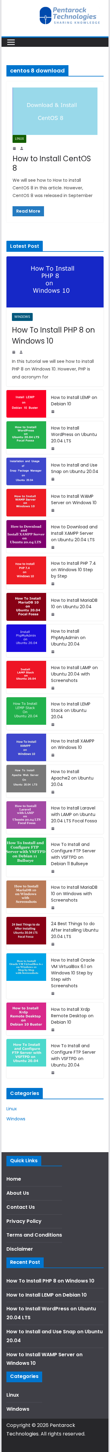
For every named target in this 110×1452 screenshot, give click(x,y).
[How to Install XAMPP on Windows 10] (26, 747)
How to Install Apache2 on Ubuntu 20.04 (72, 778)
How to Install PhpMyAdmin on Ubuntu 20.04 (68, 637)
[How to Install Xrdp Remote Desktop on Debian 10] (26, 1019)
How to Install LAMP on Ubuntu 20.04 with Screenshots (74, 674)
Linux (19, 138)
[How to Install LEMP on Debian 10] (26, 404)
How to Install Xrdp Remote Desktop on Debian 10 (72, 1015)
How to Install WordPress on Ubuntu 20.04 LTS (74, 434)
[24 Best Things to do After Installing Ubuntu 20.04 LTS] (26, 933)
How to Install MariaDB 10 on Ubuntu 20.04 (74, 603)
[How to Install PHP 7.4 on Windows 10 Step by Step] (26, 573)
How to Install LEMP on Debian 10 (74, 400)
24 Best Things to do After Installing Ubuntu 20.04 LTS (74, 930)
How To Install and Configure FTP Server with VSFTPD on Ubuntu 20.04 (73, 1055)
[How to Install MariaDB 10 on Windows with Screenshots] (26, 897)
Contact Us (20, 1207)
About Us (17, 1193)
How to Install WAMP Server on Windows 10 (74, 499)
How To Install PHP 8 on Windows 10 (53, 335)
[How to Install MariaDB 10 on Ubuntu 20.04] (26, 606)
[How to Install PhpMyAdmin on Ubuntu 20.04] (26, 640)
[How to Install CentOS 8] (55, 111)
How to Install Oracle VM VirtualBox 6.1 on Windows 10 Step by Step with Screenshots (73, 973)
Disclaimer (19, 1249)
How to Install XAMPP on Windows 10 (72, 744)
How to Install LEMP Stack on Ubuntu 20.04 (70, 710)
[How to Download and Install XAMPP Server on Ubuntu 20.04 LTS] (26, 536)
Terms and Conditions (34, 1234)
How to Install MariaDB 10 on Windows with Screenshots (74, 893)
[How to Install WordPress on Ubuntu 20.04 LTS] (26, 437)
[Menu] (11, 42)
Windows (22, 317)
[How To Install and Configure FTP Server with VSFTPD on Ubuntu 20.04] (26, 1058)
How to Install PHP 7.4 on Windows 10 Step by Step (73, 569)
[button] (13, 19)
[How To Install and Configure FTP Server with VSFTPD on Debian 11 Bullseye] (26, 857)
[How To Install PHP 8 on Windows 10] (54, 281)
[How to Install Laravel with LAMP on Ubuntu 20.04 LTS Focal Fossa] (26, 817)
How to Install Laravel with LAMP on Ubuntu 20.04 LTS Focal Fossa (74, 814)
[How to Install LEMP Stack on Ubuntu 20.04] (26, 713)
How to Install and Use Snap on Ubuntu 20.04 (74, 468)
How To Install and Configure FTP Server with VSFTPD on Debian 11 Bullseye (73, 854)
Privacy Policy (24, 1221)
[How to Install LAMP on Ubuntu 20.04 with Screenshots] (26, 677)
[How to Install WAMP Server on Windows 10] (26, 502)
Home (13, 1178)
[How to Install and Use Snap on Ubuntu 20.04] (26, 471)
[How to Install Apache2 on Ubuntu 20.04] (26, 781)
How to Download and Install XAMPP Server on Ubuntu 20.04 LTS (74, 533)
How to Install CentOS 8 (52, 163)
